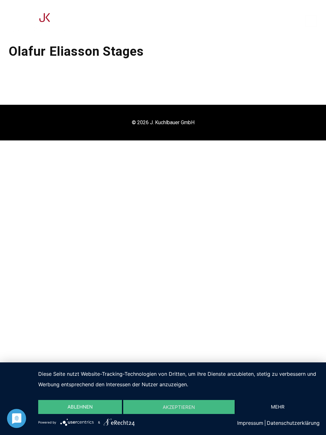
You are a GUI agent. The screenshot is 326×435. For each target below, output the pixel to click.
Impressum (250, 423)
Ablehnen (80, 407)
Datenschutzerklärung (293, 423)
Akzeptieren (179, 407)
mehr (278, 407)
